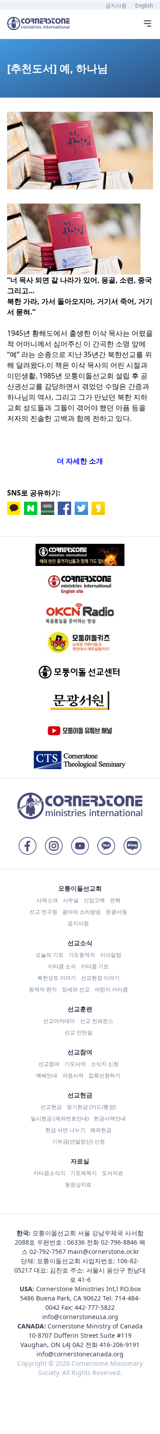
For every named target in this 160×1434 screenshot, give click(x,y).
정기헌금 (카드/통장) (91, 1107)
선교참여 (49, 1064)
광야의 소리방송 (81, 911)
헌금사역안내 (110, 1118)
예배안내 (46, 1075)
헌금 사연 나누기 (65, 1130)
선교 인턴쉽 (78, 1032)
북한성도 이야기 (56, 978)
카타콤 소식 (62, 966)
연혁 (115, 900)
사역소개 (47, 900)
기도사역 (75, 1064)
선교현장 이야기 (100, 978)
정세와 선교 (76, 989)
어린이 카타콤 (111, 989)
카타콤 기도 (95, 966)
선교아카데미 (59, 1021)
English (144, 5)
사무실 (71, 900)
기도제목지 (83, 1173)
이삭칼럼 (110, 955)
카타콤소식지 (49, 1173)
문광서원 (116, 911)
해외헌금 (101, 1130)
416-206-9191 (120, 1344)
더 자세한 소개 (80, 461)
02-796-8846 (119, 1242)
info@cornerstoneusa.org (80, 1316)
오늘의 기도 (50, 955)
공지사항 (116, 5)
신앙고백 (94, 900)
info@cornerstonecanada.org (80, 1354)
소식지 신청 (105, 1064)
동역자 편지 (43, 989)
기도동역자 (81, 955)
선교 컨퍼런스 (96, 1021)
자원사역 (73, 1075)
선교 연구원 (43, 911)
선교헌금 (51, 1107)
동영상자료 (78, 1184)
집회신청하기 (104, 1075)
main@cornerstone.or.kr (103, 1251)
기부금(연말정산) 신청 (78, 1141)
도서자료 (112, 1173)
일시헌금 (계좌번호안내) (60, 1118)
